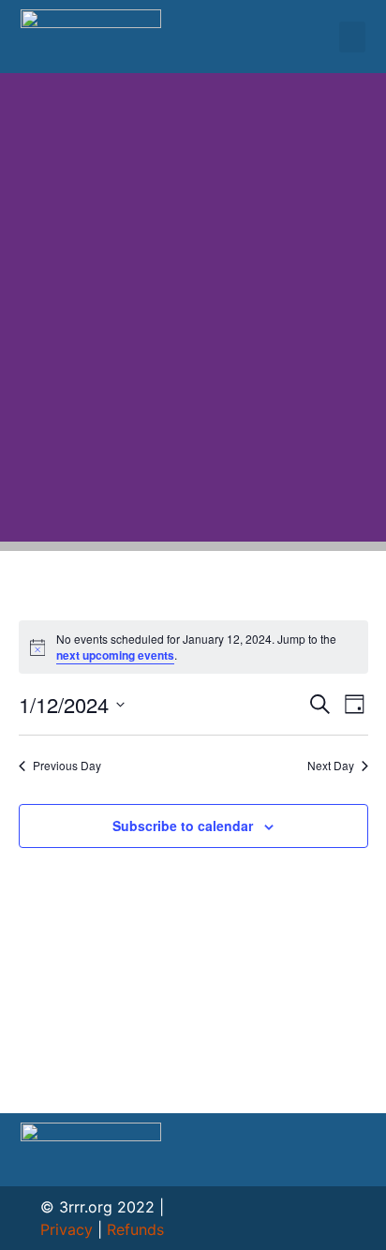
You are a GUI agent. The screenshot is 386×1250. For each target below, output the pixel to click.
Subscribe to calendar (182, 825)
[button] (352, 37)
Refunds (135, 1229)
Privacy (66, 1229)
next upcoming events (115, 655)
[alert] (193, 647)
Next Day (330, 765)
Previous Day (67, 765)
